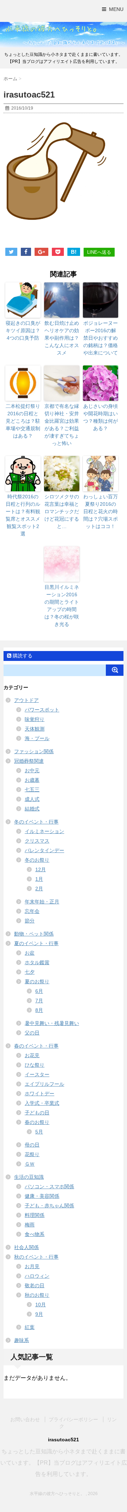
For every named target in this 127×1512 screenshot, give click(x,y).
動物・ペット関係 (34, 934)
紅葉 (30, 1327)
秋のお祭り (37, 1295)
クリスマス (37, 841)
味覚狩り (34, 719)
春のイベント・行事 (36, 1046)
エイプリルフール (44, 1084)
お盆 (30, 953)
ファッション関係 (34, 751)
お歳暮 (32, 780)
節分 (30, 921)
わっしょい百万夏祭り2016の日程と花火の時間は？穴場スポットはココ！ (100, 511)
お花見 (32, 1055)
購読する (21, 655)
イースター (37, 1074)
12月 (40, 869)
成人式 (32, 799)
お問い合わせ (25, 1419)
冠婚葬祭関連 (29, 761)
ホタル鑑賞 (37, 962)
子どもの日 (37, 1112)
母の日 (32, 1145)
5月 (39, 1132)
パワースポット (42, 710)
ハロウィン (37, 1276)
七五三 (32, 789)
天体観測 (34, 729)
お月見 (32, 1266)
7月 (39, 1000)
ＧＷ (30, 1164)
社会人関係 (26, 1247)
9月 (39, 1314)
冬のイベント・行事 (36, 822)
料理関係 (34, 1215)
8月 (39, 1010)
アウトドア (26, 700)
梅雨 (30, 1224)
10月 (40, 1304)
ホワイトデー (39, 1093)
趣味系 (21, 1340)
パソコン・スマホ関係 (49, 1186)
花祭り (32, 1154)
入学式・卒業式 (42, 1103)
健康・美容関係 (42, 1196)
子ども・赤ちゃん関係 (49, 1205)
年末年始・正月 (42, 901)
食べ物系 (34, 1234)
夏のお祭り (37, 981)
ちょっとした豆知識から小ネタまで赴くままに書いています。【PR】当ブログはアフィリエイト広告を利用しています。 (63, 1462)
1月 (39, 879)
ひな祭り (34, 1065)
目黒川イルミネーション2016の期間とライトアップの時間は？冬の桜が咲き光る (61, 605)
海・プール (37, 738)
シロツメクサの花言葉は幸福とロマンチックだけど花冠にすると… (61, 511)
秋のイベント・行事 (36, 1257)
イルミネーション (44, 831)
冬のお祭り (37, 860)
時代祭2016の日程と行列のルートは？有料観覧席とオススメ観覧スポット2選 (23, 515)
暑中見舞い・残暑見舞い (52, 1023)
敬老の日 (34, 1285)
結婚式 (32, 808)
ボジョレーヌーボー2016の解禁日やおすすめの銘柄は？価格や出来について (100, 338)
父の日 (32, 1033)
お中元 (32, 770)
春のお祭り (37, 1122)
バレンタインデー (44, 850)
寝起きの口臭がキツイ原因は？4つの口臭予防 (23, 330)
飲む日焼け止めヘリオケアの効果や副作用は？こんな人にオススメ (61, 338)
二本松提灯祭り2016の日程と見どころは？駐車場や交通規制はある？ (23, 421)
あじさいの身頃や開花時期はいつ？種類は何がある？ (100, 417)
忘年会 (32, 911)
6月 (39, 991)
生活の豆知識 (29, 1177)
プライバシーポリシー (73, 1419)
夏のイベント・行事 (36, 943)
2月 (39, 888)
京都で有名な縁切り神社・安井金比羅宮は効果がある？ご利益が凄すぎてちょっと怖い (61, 424)
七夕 (30, 972)
